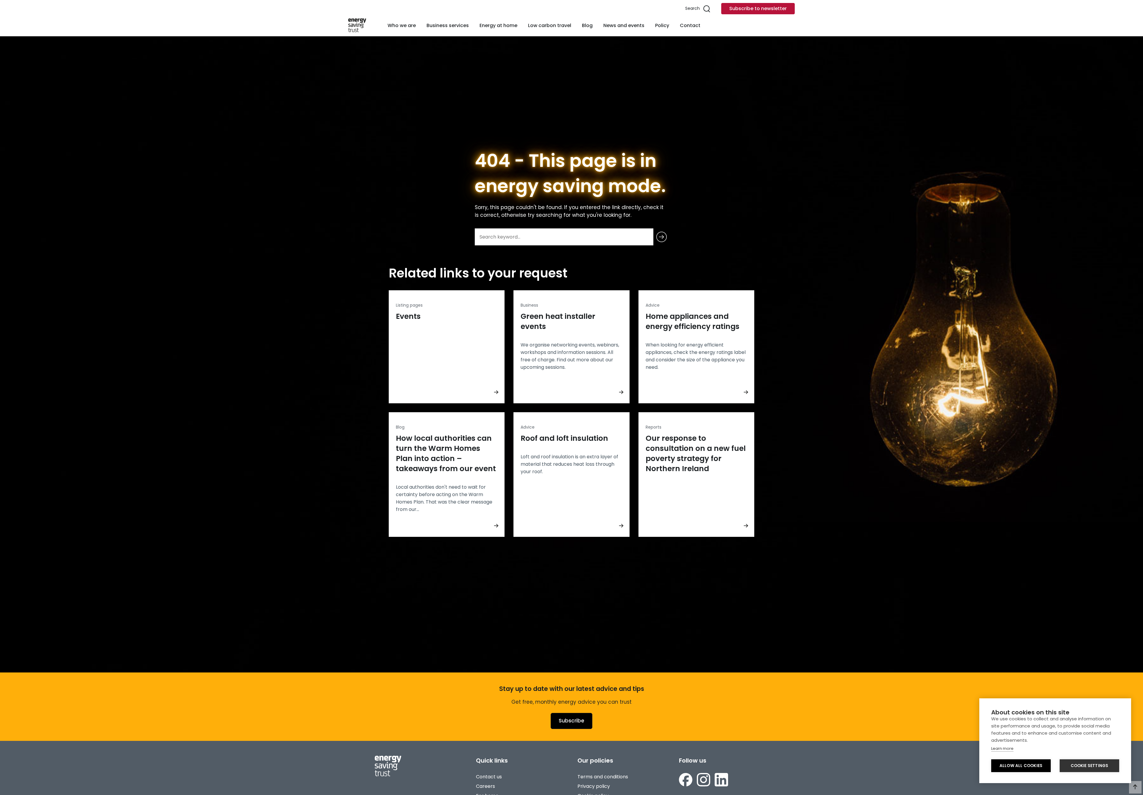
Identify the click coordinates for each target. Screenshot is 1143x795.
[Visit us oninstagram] (703, 779)
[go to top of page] (1135, 787)
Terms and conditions (602, 776)
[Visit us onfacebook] (685, 779)
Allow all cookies (1021, 766)
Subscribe (571, 720)
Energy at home (498, 25)
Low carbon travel (549, 25)
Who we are (402, 25)
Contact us (489, 776)
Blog (587, 25)
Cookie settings (1089, 766)
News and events (623, 25)
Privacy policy (593, 786)
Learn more (1002, 748)
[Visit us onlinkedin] (721, 779)
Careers (485, 786)
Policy (662, 25)
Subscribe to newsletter (758, 8)
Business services (448, 25)
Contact (690, 25)
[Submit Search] (661, 237)
